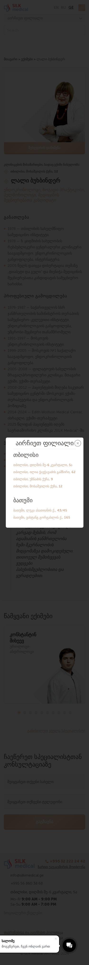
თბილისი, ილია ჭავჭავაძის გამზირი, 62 (44, 472)
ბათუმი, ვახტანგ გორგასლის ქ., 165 (41, 517)
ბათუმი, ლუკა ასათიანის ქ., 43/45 (40, 510)
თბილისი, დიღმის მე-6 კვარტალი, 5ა (42, 465)
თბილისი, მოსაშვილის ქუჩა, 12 (37, 486)
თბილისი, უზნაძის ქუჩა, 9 (33, 479)
